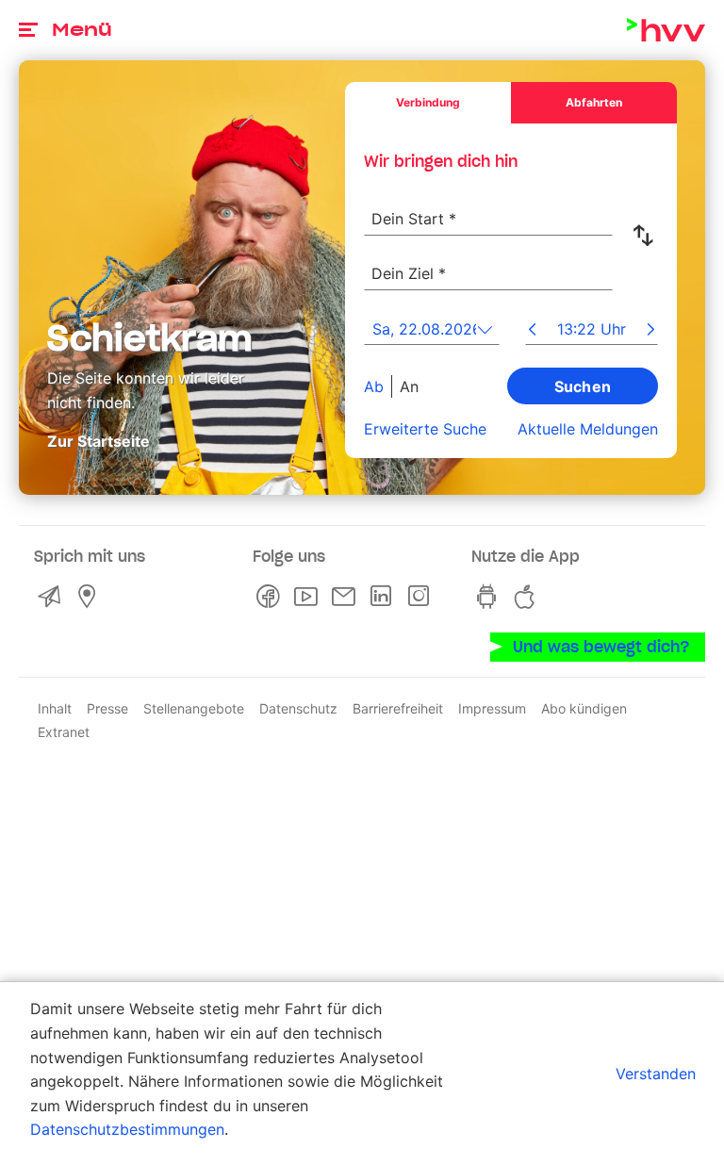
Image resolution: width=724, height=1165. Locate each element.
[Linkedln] (384, 597)
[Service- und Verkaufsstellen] (90, 597)
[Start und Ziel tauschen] (647, 236)
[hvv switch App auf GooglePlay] (490, 597)
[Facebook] (271, 597)
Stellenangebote (193, 708)
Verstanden (656, 1073)
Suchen (583, 386)
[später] (651, 331)
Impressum (492, 708)
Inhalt (55, 708)
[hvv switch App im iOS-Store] (528, 597)
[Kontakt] (53, 597)
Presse (107, 708)
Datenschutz (298, 708)
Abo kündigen (584, 708)
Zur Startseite (98, 441)
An (409, 386)
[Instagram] (422, 597)
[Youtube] (309, 597)
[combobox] (488, 208)
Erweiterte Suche (425, 428)
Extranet (64, 732)
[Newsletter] (347, 597)
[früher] (532, 331)
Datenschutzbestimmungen (127, 1129)
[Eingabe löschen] (598, 207)
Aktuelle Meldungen (588, 428)
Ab (374, 386)
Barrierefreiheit (398, 708)
